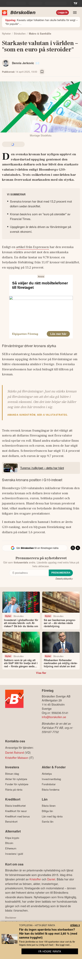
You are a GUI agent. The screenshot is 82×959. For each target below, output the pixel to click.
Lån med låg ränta (52, 816)
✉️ (37, 63)
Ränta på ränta (13, 789)
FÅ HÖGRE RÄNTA (49, 951)
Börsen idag (12, 774)
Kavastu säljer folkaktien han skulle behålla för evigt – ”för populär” (41, 22)
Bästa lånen (49, 805)
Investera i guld (14, 854)
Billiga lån (47, 811)
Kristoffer (35, 879)
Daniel (51, 879)
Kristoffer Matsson (16, 757)
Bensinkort (11, 821)
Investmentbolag (51, 779)
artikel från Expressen (32, 247)
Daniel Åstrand (14, 752)
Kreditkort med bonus (17, 816)
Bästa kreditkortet (15, 805)
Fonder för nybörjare (16, 784)
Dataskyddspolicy (64, 578)
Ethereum (10, 848)
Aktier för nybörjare (16, 779)
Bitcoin (9, 843)
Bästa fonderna (50, 789)
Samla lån (47, 821)
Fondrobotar (49, 784)
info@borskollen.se (54, 717)
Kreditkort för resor (16, 811)
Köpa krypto (12, 838)
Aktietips (47, 774)
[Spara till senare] (42, 72)
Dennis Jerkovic (23, 63)
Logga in (62, 12)
